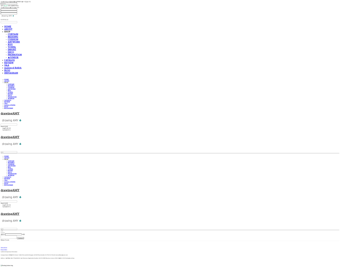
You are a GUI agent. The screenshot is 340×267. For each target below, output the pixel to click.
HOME (7, 26)
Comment (20, 238)
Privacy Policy (4, 249)
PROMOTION (15, 55)
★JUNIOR (13, 57)
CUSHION (13, 39)
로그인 (6, 5)
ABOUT (8, 29)
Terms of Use (4, 247)
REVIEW (9, 62)
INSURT (12, 49)
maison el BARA (13, 68)
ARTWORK (14, 42)
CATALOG (9, 60)
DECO (11, 52)
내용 (23, 234)
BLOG (7, 70)
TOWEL (12, 47)
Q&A (6, 65)
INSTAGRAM (11, 73)
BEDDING (13, 37)
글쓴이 (3, 234)
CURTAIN (13, 34)
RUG (10, 44)
